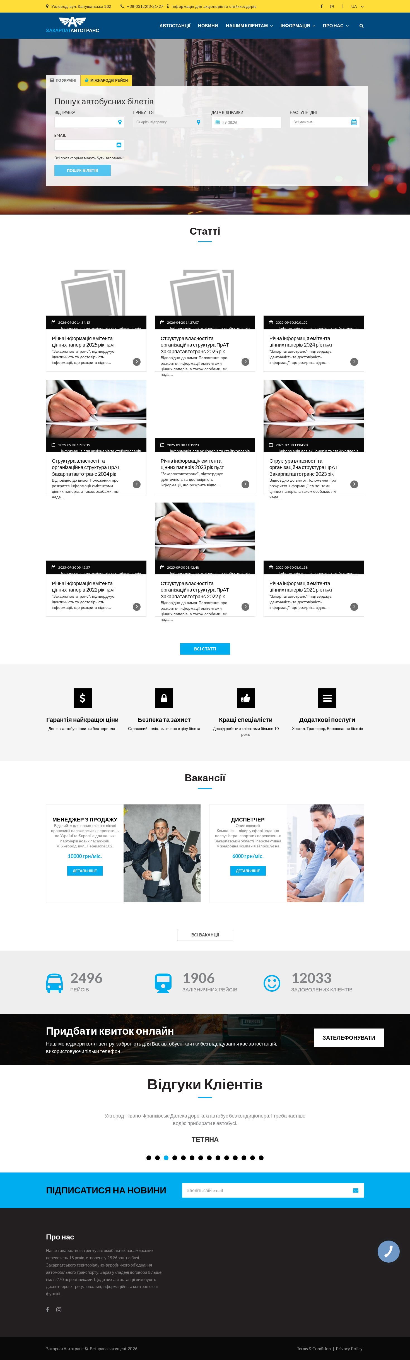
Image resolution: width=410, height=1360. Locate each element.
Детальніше (85, 871)
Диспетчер (248, 819)
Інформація (295, 25)
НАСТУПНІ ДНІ (303, 112)
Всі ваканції (205, 934)
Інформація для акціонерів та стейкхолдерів (214, 6)
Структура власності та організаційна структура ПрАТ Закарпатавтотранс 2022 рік (195, 589)
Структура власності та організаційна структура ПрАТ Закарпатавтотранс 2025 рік (195, 344)
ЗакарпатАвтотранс (65, 1348)
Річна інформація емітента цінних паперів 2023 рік (191, 464)
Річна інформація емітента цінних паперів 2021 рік (299, 586)
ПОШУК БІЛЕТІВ (82, 170)
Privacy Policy (349, 1348)
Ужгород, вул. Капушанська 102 (81, 6)
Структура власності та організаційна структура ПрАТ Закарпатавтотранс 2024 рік (86, 467)
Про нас (333, 25)
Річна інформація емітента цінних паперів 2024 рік (299, 341)
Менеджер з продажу (84, 819)
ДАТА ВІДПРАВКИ (227, 112)
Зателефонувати (348, 1037)
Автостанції (175, 25)
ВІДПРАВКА (64, 112)
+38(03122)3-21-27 (145, 6)
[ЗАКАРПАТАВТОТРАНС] (70, 20)
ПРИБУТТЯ (143, 112)
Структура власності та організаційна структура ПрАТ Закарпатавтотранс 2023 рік (303, 467)
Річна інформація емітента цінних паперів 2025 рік (82, 341)
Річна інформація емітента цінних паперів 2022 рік (82, 586)
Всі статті (205, 648)
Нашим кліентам (247, 25)
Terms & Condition (314, 1348)
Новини (208, 25)
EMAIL (60, 135)
